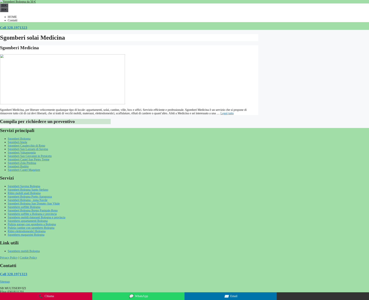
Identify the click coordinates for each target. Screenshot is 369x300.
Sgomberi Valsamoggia (22, 152)
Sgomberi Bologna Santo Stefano (28, 189)
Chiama (46, 296)
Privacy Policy (9, 257)
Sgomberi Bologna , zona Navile (27, 200)
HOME (12, 16)
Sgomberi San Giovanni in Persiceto (30, 156)
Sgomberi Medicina (19, 47)
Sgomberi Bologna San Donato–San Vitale (34, 203)
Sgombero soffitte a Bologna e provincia (32, 214)
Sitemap (5, 281)
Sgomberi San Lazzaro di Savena (28, 149)
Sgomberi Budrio (18, 166)
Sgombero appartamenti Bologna (28, 220)
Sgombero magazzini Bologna (26, 234)
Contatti (12, 20)
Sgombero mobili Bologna (24, 251)
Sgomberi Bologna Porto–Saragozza (30, 196)
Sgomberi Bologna (19, 138)
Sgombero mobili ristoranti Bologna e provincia (36, 217)
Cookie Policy (28, 257)
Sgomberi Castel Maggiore (24, 169)
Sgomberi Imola (17, 142)
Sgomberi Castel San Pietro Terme (28, 159)
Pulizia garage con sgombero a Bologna (32, 224)
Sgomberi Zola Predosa (22, 163)
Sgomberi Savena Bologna (24, 186)
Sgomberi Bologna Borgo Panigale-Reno (33, 210)
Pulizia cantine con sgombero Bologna (31, 227)
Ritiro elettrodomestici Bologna (27, 231)
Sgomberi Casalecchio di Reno (26, 145)
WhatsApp (138, 296)
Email (230, 296)
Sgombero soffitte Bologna (24, 207)
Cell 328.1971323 (13, 28)
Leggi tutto (227, 113)
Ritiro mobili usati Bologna (24, 193)
